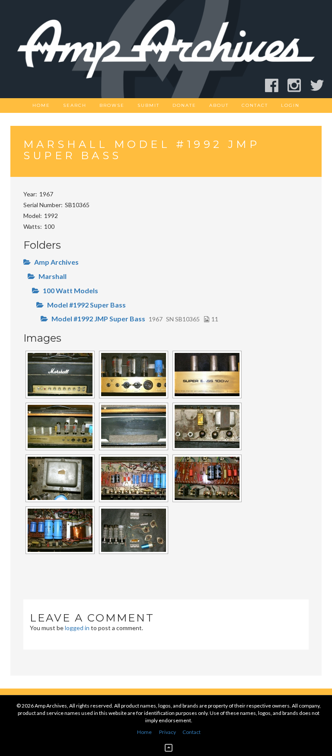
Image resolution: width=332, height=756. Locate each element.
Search (74, 105)
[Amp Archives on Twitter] (321, 85)
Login (290, 105)
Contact (255, 105)
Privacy (167, 732)
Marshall (52, 276)
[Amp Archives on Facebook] (275, 85)
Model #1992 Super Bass (86, 305)
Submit (148, 105)
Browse (111, 105)
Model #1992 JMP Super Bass (98, 318)
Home (41, 105)
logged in (77, 627)
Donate (184, 105)
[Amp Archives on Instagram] (298, 85)
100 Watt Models (70, 290)
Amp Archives (56, 262)
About (219, 105)
